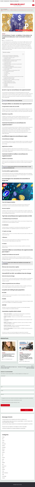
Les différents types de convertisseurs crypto (10, 60)
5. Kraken (6, 75)
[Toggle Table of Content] (23, 54)
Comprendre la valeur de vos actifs (9, 57)
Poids (3, 471)
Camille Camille (10, 40)
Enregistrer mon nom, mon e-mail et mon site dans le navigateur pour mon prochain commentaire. (17, 398)
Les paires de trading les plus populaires (10, 82)
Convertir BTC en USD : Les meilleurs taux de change (11, 79)
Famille (3, 450)
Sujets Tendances (5, 472)
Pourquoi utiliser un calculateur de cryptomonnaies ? (11, 56)
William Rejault (17, 4)
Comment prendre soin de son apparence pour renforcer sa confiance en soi (8, 355)
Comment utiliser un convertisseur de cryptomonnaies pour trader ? (13, 76)
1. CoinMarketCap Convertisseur (9, 71)
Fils (2, 455)
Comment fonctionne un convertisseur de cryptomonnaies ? (12, 59)
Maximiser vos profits (8, 58)
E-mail (2, 390)
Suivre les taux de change (8, 80)
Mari (3, 464)
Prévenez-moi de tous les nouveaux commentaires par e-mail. (12, 400)
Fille (2, 454)
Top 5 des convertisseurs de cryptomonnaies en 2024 (11, 70)
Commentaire (3, 375)
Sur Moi (2, 1)
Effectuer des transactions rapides (9, 78)
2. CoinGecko (6, 72)
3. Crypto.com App (7, 73)
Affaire (3, 437)
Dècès (3, 442)
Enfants (3, 445)
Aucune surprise (7, 69)
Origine (3, 467)
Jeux (3, 460)
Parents (3, 469)
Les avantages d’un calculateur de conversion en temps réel (12, 67)
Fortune (3, 457)
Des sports (4, 443)
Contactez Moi (6, 1)
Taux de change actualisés (8, 68)
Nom (2, 386)
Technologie (4, 476)
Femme (3, 452)
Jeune (3, 459)
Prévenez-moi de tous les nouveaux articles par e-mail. (11, 402)
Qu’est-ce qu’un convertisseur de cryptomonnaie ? (10, 55)
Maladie (3, 462)
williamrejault (10, 359)
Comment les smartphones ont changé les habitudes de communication (13, 428)
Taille (3, 474)
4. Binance (6, 74)
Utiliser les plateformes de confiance (10, 81)
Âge (3, 438)
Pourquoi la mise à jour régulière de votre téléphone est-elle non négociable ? (14, 426)
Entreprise (3, 33)
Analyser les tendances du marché (9, 77)
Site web (2, 394)
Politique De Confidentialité (14, 1)
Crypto (3, 440)
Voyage (3, 477)
